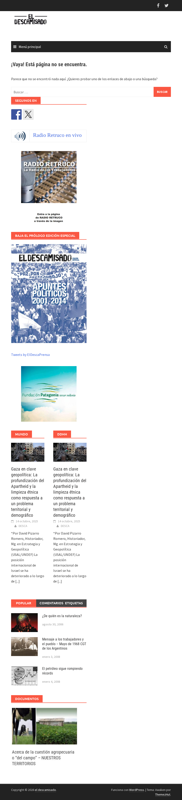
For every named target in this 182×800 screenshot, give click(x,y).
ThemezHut (162, 794)
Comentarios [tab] (50, 603)
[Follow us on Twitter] (28, 114)
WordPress (136, 790)
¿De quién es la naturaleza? (62, 616)
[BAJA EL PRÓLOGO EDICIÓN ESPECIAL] (49, 293)
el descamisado (45, 790)
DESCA (23, 526)
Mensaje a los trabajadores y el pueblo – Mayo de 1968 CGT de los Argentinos (64, 644)
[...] (17, 581)
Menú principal (30, 46)
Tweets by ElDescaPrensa (30, 354)
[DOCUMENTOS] (44, 736)
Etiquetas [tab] (74, 603)
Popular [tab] (23, 603)
